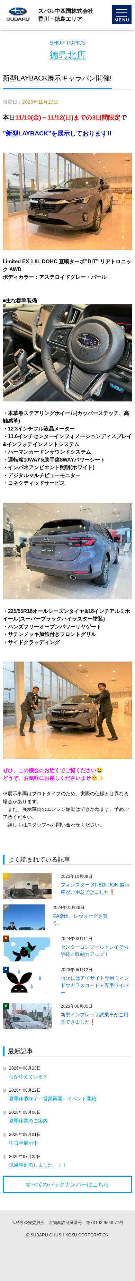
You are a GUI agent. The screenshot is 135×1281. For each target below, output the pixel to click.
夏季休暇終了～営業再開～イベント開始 (52, 1098)
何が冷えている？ (28, 1076)
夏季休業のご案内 (28, 1120)
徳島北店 (68, 55)
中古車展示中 (23, 1143)
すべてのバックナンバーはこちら (67, 1184)
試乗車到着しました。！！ (38, 1165)
